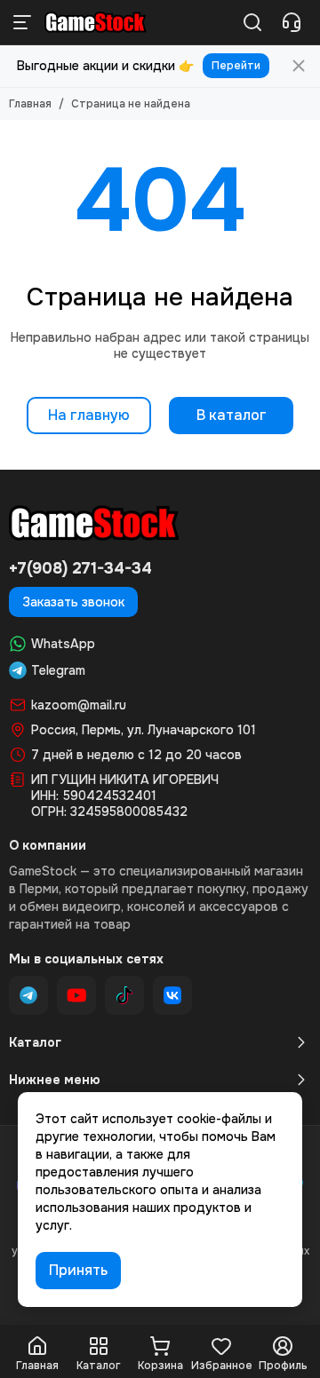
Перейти (236, 66)
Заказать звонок (73, 602)
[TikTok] (124, 995)
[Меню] (22, 22)
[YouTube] (76, 995)
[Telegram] (28, 995)
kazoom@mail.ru (78, 705)
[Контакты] (291, 22)
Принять (78, 1270)
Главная (30, 104)
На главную (89, 415)
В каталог (231, 415)
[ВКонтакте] (172, 995)
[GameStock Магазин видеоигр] (95, 22)
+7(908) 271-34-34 (80, 568)
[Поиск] (252, 22)
